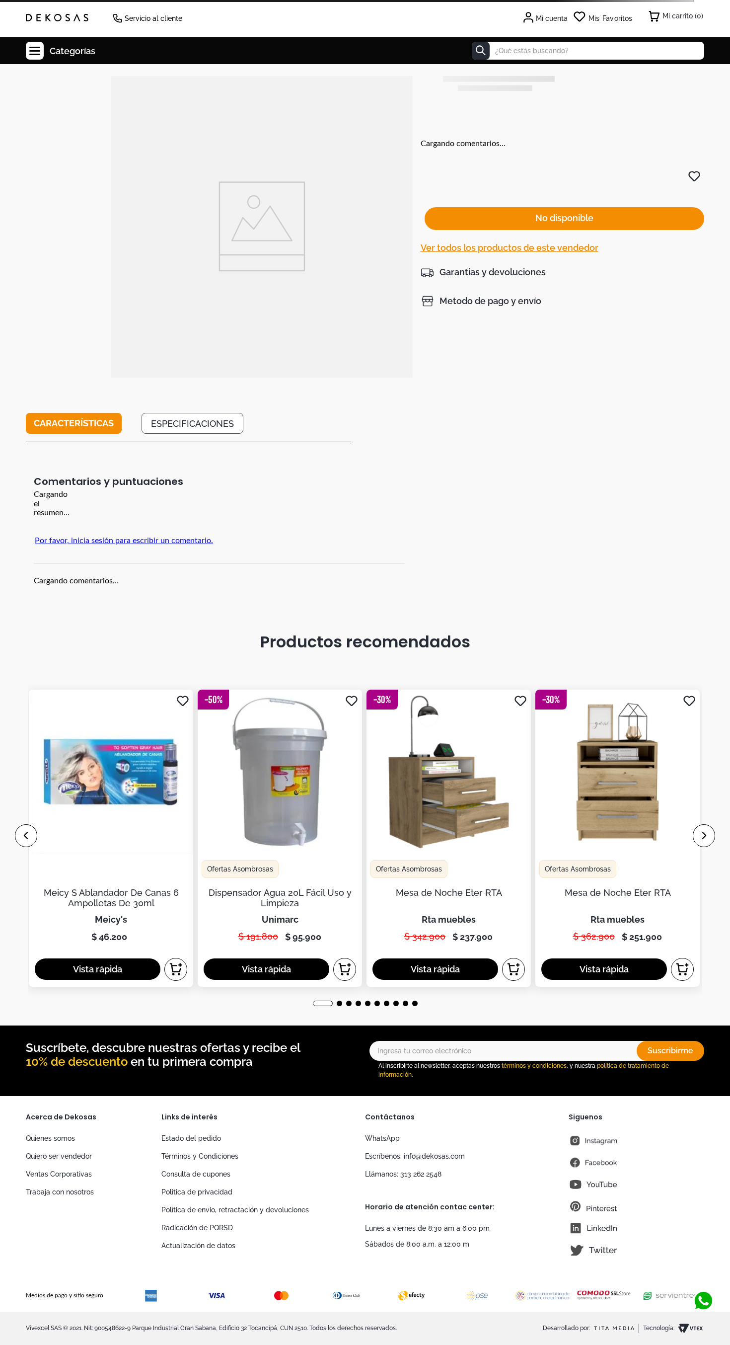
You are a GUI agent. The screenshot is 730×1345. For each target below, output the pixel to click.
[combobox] (588, 51)
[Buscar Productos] (481, 51)
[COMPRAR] (175, 969)
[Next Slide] (704, 835)
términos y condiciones (534, 1065)
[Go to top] (703, 1268)
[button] (483, 272)
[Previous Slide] (26, 835)
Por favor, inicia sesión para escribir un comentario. (124, 541)
